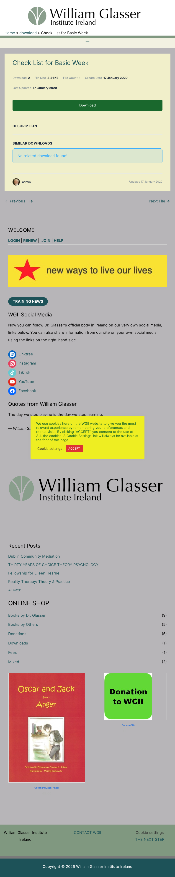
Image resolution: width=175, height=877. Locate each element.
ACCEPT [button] (74, 448)
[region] (87, 271)
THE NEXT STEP (149, 839)
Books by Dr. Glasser (27, 615)
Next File (159, 201)
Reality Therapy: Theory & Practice (39, 581)
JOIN (45, 240)
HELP (58, 240)
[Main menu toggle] (88, 43)
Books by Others (23, 624)
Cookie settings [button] (150, 832)
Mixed (13, 662)
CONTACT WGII (87, 832)
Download (87, 105)
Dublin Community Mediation (34, 556)
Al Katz (14, 590)
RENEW (30, 240)
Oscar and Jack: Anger (46, 787)
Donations (17, 633)
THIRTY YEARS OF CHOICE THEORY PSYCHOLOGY (53, 564)
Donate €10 (128, 725)
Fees (12, 652)
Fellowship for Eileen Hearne (33, 573)
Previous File (19, 201)
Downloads (18, 643)
